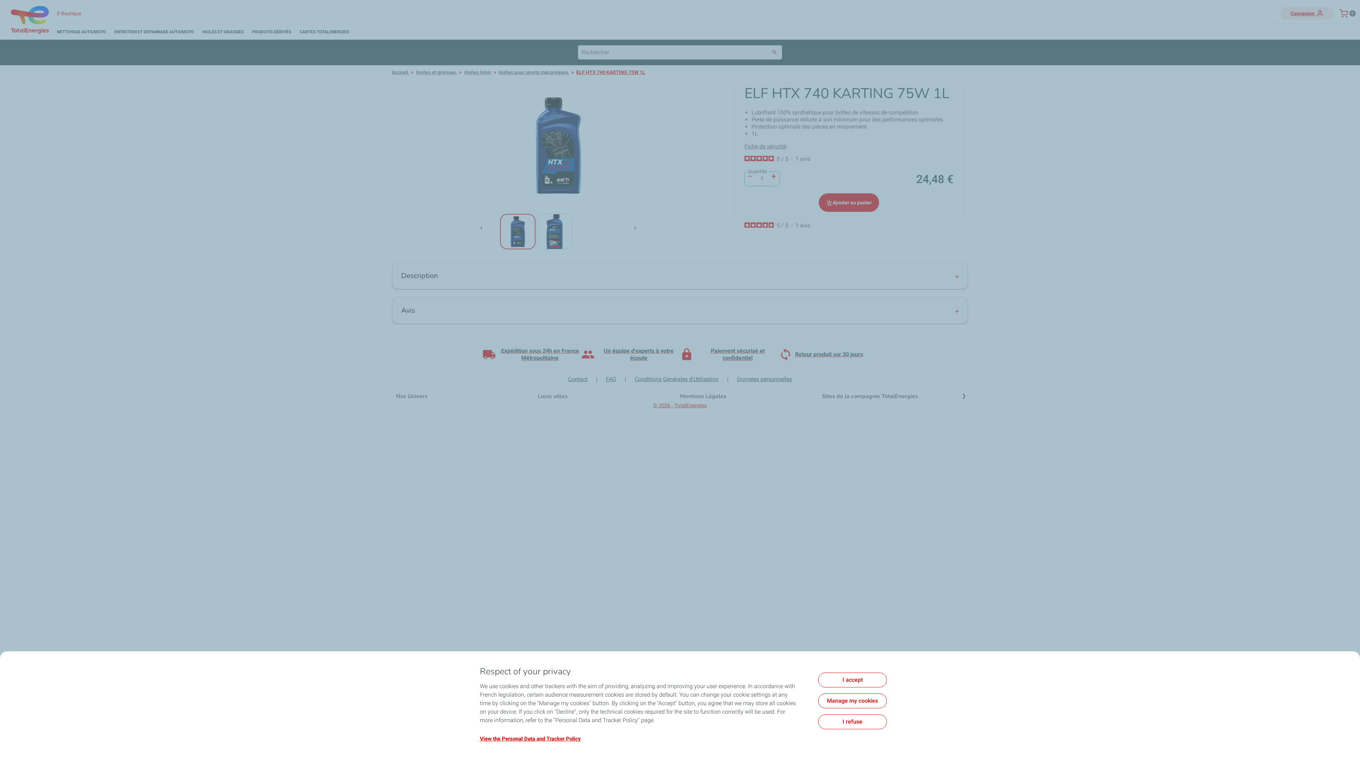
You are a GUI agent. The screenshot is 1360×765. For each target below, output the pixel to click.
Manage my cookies (852, 700)
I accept (853, 679)
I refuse (852, 721)
